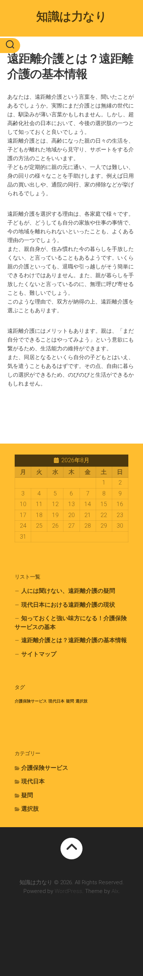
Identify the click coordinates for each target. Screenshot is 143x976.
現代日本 (56, 701)
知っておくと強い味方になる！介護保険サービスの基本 (71, 622)
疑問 (70, 701)
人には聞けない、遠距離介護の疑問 (68, 590)
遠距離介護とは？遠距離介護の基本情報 (74, 640)
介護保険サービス (31, 701)
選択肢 (82, 701)
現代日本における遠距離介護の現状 (68, 604)
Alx (114, 891)
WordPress (68, 891)
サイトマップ (38, 654)
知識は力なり (71, 16)
